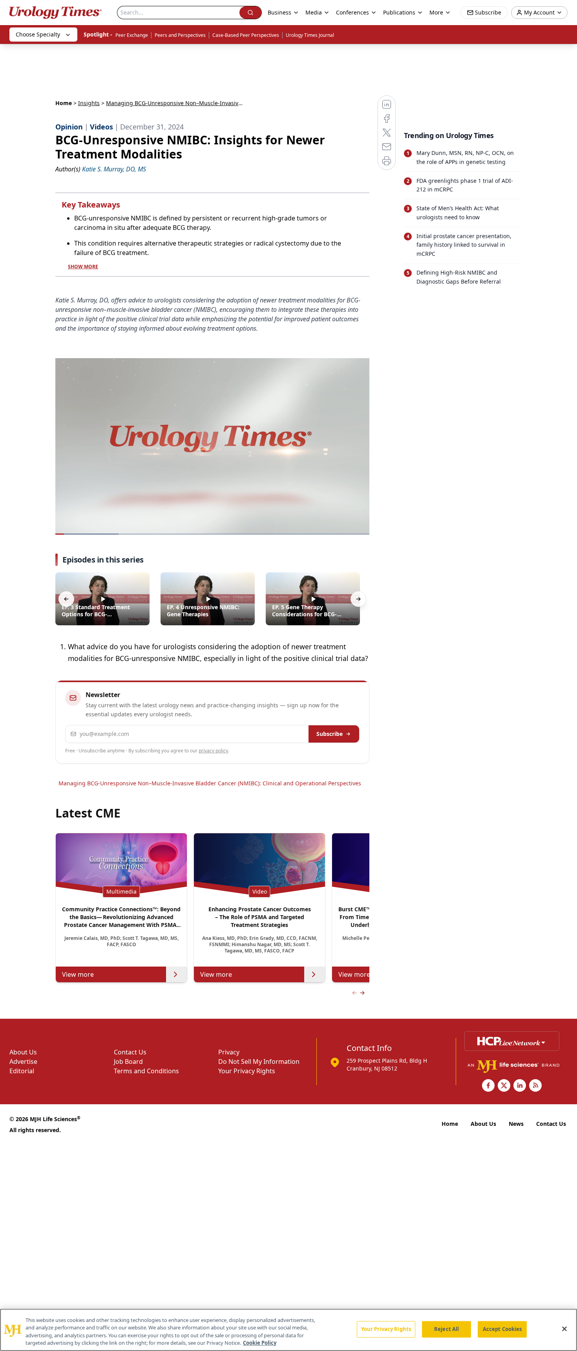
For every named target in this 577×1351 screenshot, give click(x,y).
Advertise (23, 1061)
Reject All (446, 1329)
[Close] (564, 1328)
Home (63, 103)
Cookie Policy (259, 1342)
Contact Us (130, 1052)
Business (279, 12)
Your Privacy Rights (246, 1071)
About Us (23, 1052)
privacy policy (213, 750)
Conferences (352, 12)
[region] (288, 1330)
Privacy (228, 1052)
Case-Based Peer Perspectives (245, 35)
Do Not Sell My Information (258, 1061)
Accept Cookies (502, 1329)
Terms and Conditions (146, 1071)
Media (313, 12)
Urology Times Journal (310, 35)
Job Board (128, 1061)
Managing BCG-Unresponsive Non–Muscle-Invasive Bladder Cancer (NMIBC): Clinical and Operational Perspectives (209, 783)
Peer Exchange (131, 35)
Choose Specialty (38, 34)
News (516, 1123)
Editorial (21, 1071)
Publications (399, 12)
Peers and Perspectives (180, 35)
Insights (89, 103)
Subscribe (329, 733)
